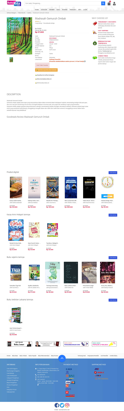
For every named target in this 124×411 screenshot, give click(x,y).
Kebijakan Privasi (11, 390)
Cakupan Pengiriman (13, 378)
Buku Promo (54, 356)
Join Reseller (104, 356)
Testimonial (106, 51)
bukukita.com (65, 410)
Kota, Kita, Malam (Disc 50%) (109, 286)
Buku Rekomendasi (43, 356)
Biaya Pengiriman (12, 383)
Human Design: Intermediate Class (111, 201)
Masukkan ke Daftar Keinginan (45, 75)
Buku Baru (15, 356)
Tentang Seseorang (52, 286)
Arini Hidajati (53, 38)
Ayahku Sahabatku (33, 286)
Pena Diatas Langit (88, 286)
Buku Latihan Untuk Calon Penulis (74, 286)
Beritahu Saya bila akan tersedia (47, 70)
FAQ (8, 387)
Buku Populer (32, 356)
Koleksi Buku (113, 356)
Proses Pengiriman (12, 385)
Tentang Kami (82, 356)
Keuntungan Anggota (13, 371)
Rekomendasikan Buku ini (44, 79)
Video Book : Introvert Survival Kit (93, 201)
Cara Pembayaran (12, 376)
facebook (56, 405)
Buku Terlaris (23, 356)
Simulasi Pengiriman (12, 380)
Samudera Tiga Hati (15, 286)
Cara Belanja (10, 373)
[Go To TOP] (62, 358)
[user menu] (114, 3)
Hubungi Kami (11, 392)
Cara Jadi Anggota (12, 369)
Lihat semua (113, 173)
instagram (67, 405)
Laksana (51, 42)
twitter (62, 405)
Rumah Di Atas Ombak (16, 243)
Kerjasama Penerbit (93, 356)
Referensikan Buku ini (43, 83)
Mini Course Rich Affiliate (72, 201)
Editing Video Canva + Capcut (36, 201)
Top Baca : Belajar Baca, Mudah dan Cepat (58, 243)
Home (8, 356)
